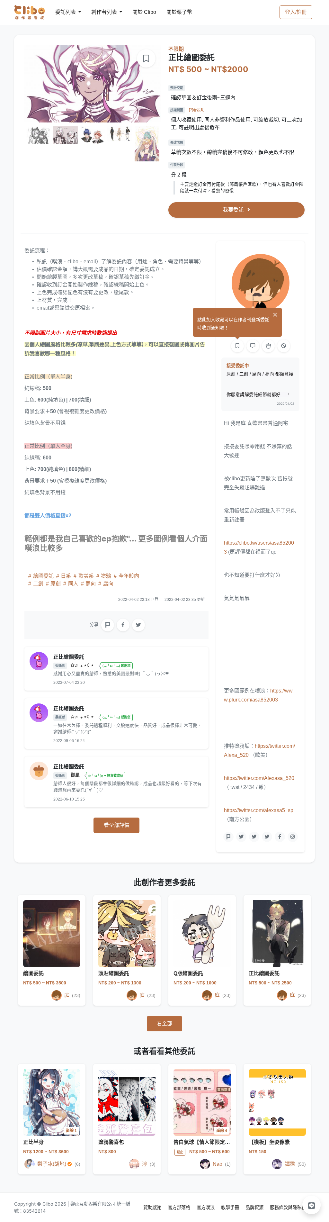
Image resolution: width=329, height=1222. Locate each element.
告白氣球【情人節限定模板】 (206, 1142)
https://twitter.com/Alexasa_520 (259, 778)
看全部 (164, 1023)
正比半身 (33, 1142)
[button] (311, 1205)
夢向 (90, 583)
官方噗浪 (206, 1207)
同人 (73, 583)
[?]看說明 (197, 110)
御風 (76, 775)
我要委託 (234, 210)
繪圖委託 (43, 576)
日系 (65, 576)
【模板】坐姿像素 (269, 1142)
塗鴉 (106, 576)
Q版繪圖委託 (188, 973)
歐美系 (86, 576)
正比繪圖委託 (264, 973)
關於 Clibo (138, 12)
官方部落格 (179, 1207)
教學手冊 (230, 1207)
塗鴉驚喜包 (111, 1142)
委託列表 (61, 12)
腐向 (107, 583)
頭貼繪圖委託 (113, 973)
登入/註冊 (296, 12)
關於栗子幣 (172, 12)
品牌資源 (255, 1207)
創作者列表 (99, 12)
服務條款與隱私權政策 (292, 1207)
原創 (55, 583)
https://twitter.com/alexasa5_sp (258, 810)
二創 (38, 583)
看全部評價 (116, 825)
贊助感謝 (153, 1207)
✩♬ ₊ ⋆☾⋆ (83, 665)
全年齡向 (128, 576)
